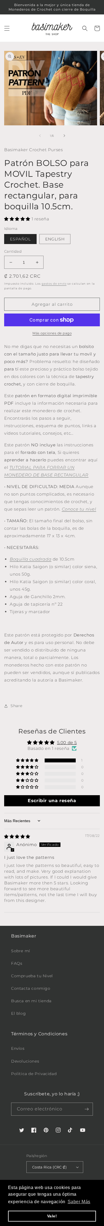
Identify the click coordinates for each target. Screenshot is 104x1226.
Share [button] (16, 705)
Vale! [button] (52, 1216)
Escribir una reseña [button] (52, 800)
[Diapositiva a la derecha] (64, 136)
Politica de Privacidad (34, 1073)
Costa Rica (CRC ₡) (49, 1167)
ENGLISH (55, 239)
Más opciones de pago (52, 333)
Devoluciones (25, 1061)
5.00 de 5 (67, 742)
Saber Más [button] (79, 1201)
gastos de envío (54, 283)
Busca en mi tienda (31, 1000)
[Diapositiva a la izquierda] (40, 136)
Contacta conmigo (30, 988)
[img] (17, 836)
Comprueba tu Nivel (32, 975)
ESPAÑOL (20, 239)
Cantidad (13, 251)
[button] (7, 28)
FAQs (16, 963)
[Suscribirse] (86, 1109)
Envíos (18, 1048)
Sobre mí (20, 950)
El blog (18, 1013)
